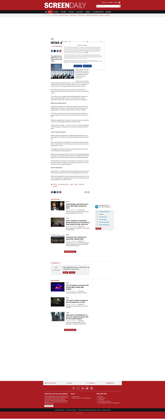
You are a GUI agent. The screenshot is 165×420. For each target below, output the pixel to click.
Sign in (116, 2)
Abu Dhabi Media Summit (63, 184)
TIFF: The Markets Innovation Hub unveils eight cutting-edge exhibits (77, 287)
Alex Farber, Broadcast (58, 46)
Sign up (98, 228)
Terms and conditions (59, 410)
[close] (89, 189)
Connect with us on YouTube (87, 388)
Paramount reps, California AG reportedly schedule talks (76, 238)
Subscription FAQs (106, 410)
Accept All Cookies (87, 65)
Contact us (69, 383)
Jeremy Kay (81, 241)
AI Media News (101, 398)
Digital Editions (110, 383)
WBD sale (108, 15)
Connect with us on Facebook (73, 388)
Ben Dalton (82, 210)
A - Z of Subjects (91, 383)
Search (119, 6)
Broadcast (100, 396)
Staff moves (101, 15)
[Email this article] (60, 51)
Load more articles (70, 251)
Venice (56, 15)
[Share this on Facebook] (52, 51)
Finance (76, 184)
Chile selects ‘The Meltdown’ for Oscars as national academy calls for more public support (77, 317)
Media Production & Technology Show (81, 398)
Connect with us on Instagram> (91, 388)
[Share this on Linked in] (57, 51)
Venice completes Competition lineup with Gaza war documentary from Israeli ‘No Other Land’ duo (78, 222)
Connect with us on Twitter (78, 388)
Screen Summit (81, 15)
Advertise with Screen (50, 383)
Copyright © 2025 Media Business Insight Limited (89, 410)
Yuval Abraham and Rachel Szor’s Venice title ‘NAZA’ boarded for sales (77, 206)
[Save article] (88, 192)
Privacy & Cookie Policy (71, 410)
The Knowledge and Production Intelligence (109, 403)
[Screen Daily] (65, 7)
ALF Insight (101, 399)
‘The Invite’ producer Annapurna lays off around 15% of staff (77, 301)
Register (104, 2)
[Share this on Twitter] (55, 51)
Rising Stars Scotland (64, 15)
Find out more (49, 406)
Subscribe (110, 2)
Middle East (81, 184)
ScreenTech (55, 186)
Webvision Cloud (85, 413)
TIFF (53, 15)
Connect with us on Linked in (82, 388)
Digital (71, 184)
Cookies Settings (78, 65)
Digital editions (73, 15)
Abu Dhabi (55, 184)
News (52, 39)
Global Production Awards (92, 15)
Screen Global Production (104, 401)
